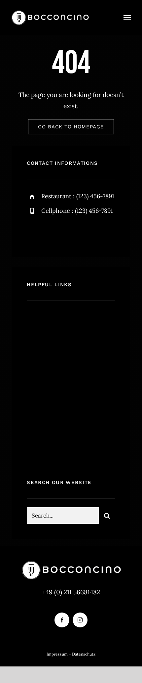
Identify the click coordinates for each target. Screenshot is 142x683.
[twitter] (52, 232)
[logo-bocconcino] (50, 13)
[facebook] (34, 232)
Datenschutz (83, 654)
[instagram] (70, 232)
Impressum (57, 654)
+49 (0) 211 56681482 (71, 592)
